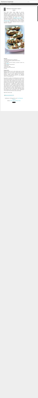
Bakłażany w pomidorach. (18, 17)
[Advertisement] (29, 23)
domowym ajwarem (7, 20)
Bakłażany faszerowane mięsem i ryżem (14, 9)
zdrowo (19, 100)
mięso (11, 100)
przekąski (16, 100)
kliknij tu (8, 63)
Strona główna (9, 4)
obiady (13, 100)
